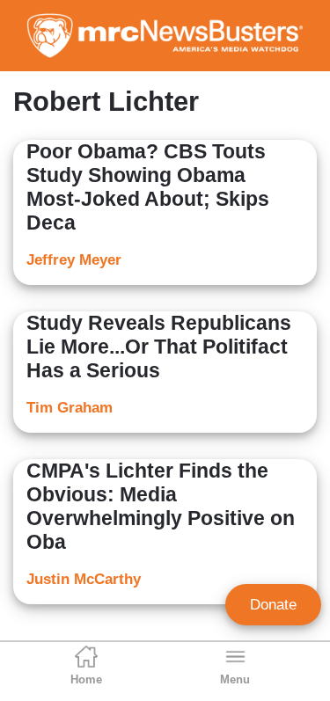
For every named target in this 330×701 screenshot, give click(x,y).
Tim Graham (69, 407)
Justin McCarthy (83, 579)
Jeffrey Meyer (73, 260)
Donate (273, 604)
